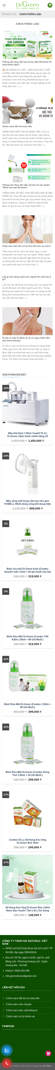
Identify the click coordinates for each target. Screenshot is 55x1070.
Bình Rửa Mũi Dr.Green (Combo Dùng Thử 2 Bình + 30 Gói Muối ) (27, 773)
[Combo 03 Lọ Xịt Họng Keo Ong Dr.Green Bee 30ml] (27, 812)
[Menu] (4, 5)
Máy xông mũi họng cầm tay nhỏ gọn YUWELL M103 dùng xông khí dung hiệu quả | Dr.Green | (27, 504)
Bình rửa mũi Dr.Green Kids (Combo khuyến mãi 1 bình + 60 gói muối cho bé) (27, 570)
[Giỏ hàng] (50, 5)
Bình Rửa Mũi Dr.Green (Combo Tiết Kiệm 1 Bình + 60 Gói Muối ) (27, 638)
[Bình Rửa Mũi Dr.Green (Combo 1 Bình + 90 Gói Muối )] (27, 676)
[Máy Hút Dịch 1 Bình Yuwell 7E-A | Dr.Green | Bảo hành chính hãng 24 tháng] (27, 405)
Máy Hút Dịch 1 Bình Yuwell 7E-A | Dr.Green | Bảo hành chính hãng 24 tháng (27, 436)
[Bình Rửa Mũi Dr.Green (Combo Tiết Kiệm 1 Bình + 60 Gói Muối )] (27, 608)
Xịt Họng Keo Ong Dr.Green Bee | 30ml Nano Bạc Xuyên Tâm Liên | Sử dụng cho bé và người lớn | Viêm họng (27, 910)
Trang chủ (9, 14)
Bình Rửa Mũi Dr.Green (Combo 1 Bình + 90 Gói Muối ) (27, 706)
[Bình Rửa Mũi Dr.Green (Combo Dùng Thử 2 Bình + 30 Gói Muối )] (27, 744)
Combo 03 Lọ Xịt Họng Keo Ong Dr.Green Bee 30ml (27, 841)
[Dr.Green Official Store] (27, 5)
